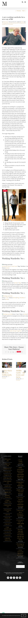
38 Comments (19, 379)
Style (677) (7, 524)
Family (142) (8, 472)
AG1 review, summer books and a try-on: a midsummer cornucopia (20, 502)
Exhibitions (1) (7, 469)
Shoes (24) (7, 518)
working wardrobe (22, 23)
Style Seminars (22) (7, 528)
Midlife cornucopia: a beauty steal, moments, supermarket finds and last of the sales (20, 473)
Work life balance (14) (8, 539)
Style (22, 22)
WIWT (17, 23)
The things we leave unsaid (20, 545)
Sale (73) (8, 515)
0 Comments (10, 24)
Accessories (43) (8, 460)
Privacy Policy (20, 573)
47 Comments (5, 377)
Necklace (22, 298)
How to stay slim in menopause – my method (20, 513)
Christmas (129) (7, 465)
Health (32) (8, 486)
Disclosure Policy (14, 573)
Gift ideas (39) (7, 478)
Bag (20, 283)
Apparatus (21, 572)
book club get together (16, 331)
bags (5, 23)
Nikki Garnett (5, 22)
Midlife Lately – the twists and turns (21, 365)
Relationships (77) (7, 506)
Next (23, 11)
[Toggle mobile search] (22, 2)
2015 (3, 23)
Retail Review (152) (7, 511)
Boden (7, 23)
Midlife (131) (8, 492)
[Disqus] (14, 398)
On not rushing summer (20, 461)
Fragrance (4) (7, 475)
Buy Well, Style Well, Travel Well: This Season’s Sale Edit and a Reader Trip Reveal (20, 535)
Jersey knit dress (6, 266)
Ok (23, 615)
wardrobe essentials (12, 23)
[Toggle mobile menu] (25, 2)
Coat (7, 298)
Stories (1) (7, 521)
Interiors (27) (7, 489)
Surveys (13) (8, 532)
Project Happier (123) (7, 501)
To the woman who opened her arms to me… (20, 552)
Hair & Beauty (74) (7, 482)
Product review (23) (7, 496)
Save (19, 351)
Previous (19, 11)
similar (7, 268)
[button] (3, 371)
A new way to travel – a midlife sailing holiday (20, 522)
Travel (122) (8, 535)
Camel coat (14, 266)
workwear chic (4, 24)
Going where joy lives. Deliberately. (7, 365)
